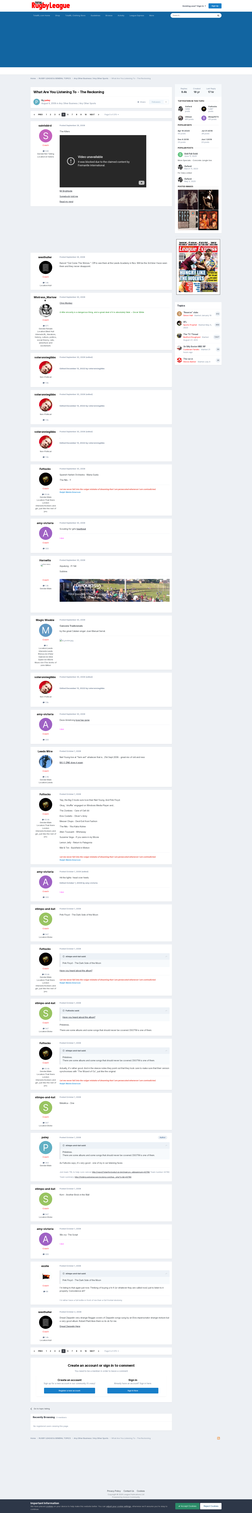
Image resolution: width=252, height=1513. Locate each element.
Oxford (188, 106)
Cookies (141, 1491)
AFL (185, 322)
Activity (121, 15)
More (151, 15)
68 (46, 1291)
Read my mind (66, 201)
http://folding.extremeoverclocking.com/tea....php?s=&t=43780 (103, 1177)
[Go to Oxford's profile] (180, 108)
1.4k (47, 282)
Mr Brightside (66, 191)
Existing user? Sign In (194, 6)
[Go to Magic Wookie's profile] (45, 630)
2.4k (46, 777)
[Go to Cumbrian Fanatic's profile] (179, 347)
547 (47, 934)
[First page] (34, 114)
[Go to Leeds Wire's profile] (45, 761)
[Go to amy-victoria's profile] (45, 533)
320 (47, 548)
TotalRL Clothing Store (75, 15)
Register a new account (69, 1390)
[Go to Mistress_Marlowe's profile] (45, 310)
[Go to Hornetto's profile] (45, 570)
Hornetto (45, 560)
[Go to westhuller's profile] (45, 267)
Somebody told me (69, 196)
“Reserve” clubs (190, 312)
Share (142, 102)
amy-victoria (45, 523)
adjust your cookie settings (118, 1506)
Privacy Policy (114, 1491)
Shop (57, 15)
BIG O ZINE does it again (71, 762)
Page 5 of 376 (111, 114)
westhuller (45, 257)
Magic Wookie (45, 620)
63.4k (46, 494)
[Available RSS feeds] (219, 1438)
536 (47, 151)
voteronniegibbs (45, 357)
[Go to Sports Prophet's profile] (179, 323)
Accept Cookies (188, 1506)
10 (86, 114)
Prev (40, 114)
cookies (49, 1506)
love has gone (83, 720)
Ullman (188, 117)
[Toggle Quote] (64, 956)
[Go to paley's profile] (36, 102)
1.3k (47, 585)
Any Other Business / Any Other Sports (77, 103)
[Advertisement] (126, 46)
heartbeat (81, 529)
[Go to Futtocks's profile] (45, 479)
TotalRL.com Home (41, 15)
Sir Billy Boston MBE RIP (194, 346)
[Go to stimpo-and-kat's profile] (45, 919)
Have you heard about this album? (76, 970)
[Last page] (99, 114)
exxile (45, 1266)
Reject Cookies (210, 1506)
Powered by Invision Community (126, 1497)
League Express (137, 15)
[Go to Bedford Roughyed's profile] (179, 335)
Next (92, 114)
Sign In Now (133, 1390)
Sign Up (215, 6)
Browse (109, 15)
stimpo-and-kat (45, 908)
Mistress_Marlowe (45, 299)
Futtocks (45, 468)
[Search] (218, 15)
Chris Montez (66, 303)
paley (45, 1137)
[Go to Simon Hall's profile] (179, 313)
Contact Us (129, 1491)
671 (46, 326)
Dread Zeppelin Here (70, 1326)
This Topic (206, 15)
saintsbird (45, 125)
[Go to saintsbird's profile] (45, 135)
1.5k (47, 383)
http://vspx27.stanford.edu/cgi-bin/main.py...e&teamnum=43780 (121, 1172)
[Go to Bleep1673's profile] (203, 118)
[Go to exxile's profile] (45, 1276)
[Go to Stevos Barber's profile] (179, 360)
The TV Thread (190, 334)
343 (47, 1163)
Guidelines (95, 15)
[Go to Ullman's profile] (180, 118)
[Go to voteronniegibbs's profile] (45, 367)
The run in (188, 359)
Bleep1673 (213, 117)
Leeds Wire (45, 751)
